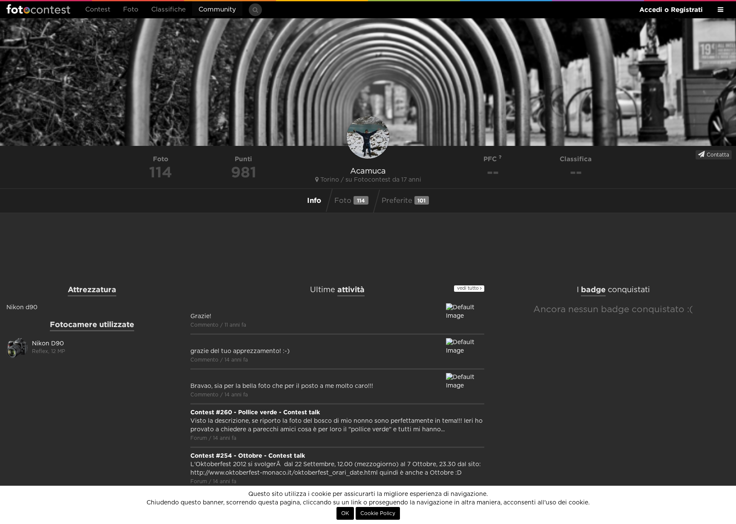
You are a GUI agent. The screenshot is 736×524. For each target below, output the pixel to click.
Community (217, 9)
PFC (491, 158)
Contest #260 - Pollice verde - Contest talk (255, 412)
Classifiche (168, 9)
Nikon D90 (48, 344)
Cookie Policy (377, 513)
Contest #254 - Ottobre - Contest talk (247, 455)
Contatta (717, 154)
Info (314, 200)
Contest (97, 9)
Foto (130, 9)
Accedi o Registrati (671, 9)
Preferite (404, 200)
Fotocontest (38, 9)
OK (345, 513)
